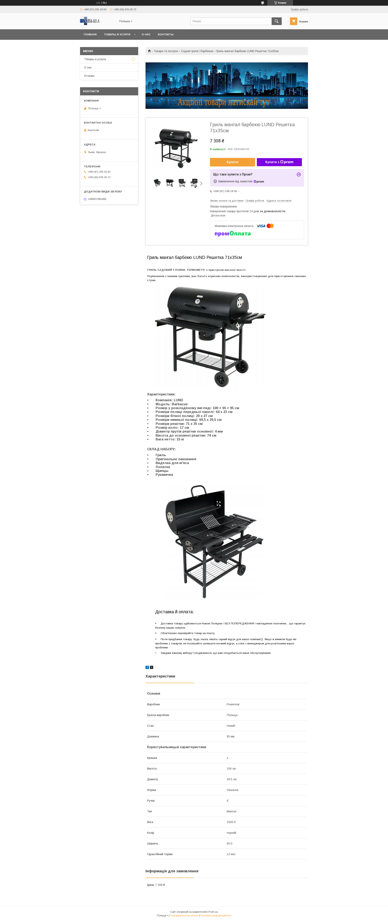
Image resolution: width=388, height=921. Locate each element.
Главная (90, 34)
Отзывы (89, 75)
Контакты (166, 34)
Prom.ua (213, 911)
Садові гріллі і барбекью (197, 51)
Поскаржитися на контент (184, 915)
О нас (146, 34)
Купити (232, 162)
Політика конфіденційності (216, 915)
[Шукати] (277, 21)
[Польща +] (97, 24)
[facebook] (147, 668)
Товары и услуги (117, 34)
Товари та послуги (166, 51)
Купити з (272, 162)
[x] (151, 668)
